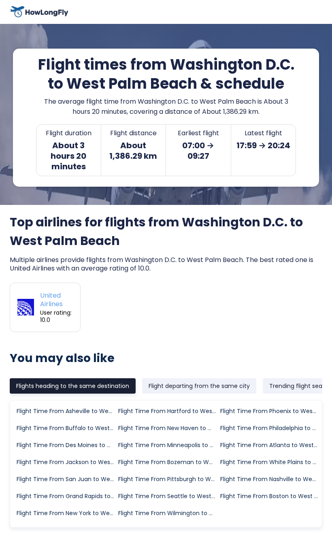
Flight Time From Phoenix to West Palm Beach (270, 411)
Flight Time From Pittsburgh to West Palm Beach (168, 479)
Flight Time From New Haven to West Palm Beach (168, 428)
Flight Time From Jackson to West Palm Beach (67, 462)
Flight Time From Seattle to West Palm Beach (168, 496)
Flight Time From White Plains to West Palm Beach (270, 462)
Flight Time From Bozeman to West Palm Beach (168, 462)
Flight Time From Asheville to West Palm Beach (67, 411)
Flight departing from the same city (199, 386)
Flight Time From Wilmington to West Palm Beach (168, 513)
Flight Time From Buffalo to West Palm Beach (67, 428)
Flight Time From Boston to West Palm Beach (270, 496)
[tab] (73, 386)
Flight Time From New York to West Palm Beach (67, 513)
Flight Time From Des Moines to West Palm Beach (67, 445)
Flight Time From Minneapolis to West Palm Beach (168, 445)
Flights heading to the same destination (72, 386)
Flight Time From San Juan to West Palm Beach (67, 479)
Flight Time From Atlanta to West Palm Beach (270, 445)
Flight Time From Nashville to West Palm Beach (270, 479)
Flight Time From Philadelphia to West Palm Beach (270, 428)
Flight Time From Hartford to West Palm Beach (168, 411)
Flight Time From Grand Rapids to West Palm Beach (67, 496)
